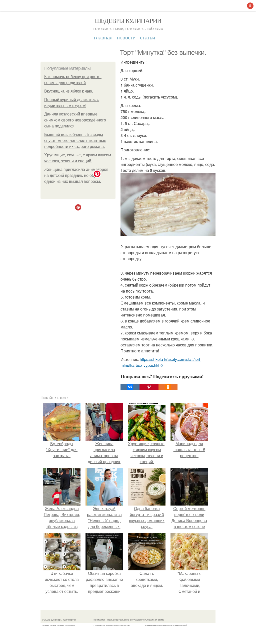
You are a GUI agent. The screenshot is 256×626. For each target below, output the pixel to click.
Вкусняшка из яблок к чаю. (68, 91)
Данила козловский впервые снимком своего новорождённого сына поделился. (75, 120)
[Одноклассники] (168, 387)
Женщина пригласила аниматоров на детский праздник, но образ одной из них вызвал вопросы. (76, 175)
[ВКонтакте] (130, 387)
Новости (126, 37)
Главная (103, 37)
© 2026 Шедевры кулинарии (59, 619)
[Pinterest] (149, 387)
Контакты (99, 619)
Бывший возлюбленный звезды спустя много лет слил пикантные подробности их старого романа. (75, 140)
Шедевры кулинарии (128, 20)
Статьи (147, 37)
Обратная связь (154, 619)
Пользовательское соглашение (126, 619)
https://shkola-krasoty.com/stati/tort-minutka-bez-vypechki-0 (160, 362)
